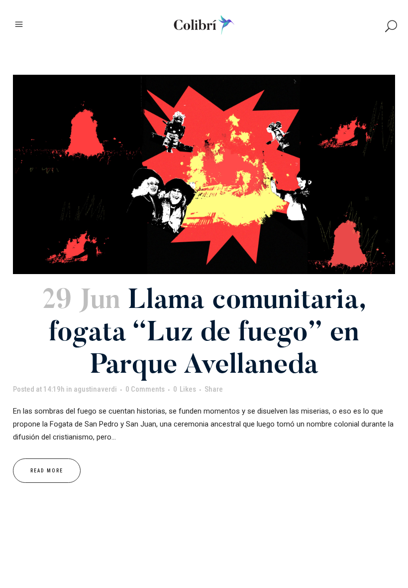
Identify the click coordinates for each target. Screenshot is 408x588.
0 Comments (145, 389)
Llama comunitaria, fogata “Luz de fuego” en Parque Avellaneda (207, 334)
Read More (46, 470)
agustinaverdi (95, 389)
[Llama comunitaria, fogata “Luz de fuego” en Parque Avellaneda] (204, 174)
